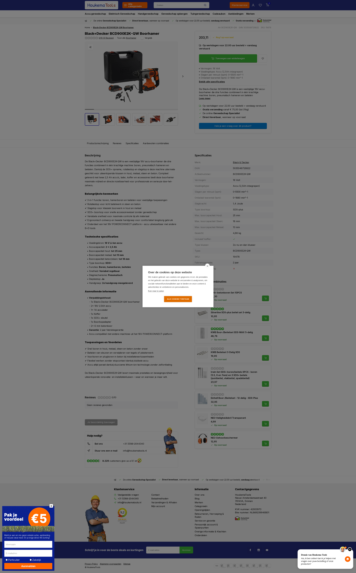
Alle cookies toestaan (178, 299)
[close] (207, 266)
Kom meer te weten (156, 291)
